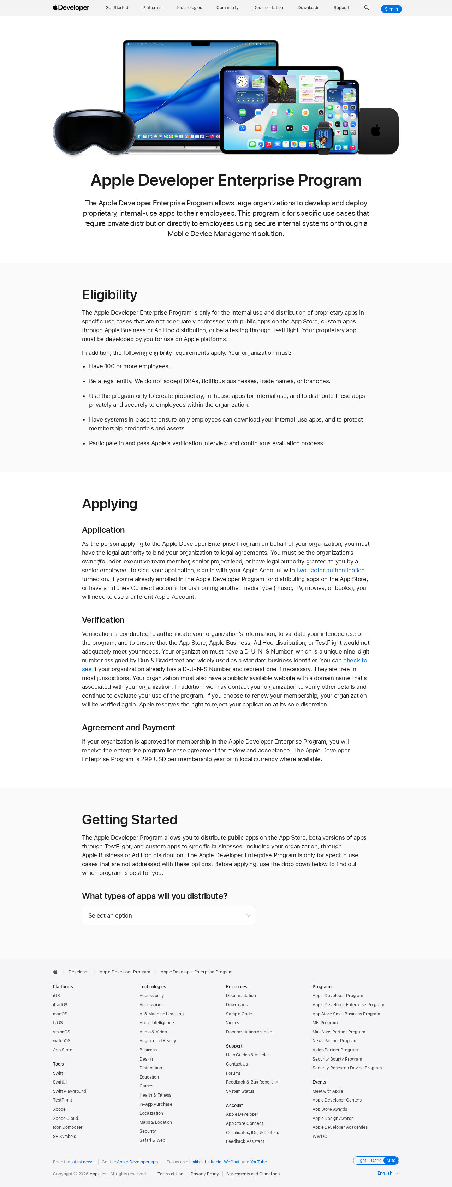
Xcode (59, 1109)
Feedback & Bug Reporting (252, 1082)
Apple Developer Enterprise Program (348, 1004)
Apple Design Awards (333, 1118)
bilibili (196, 1161)
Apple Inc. (99, 1173)
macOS (60, 1014)
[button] (366, 8)
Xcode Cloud (65, 1118)
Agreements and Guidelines (253, 1173)
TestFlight (62, 1100)
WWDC (320, 1136)
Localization (151, 1113)
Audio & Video (153, 1032)
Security (147, 1131)
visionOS (61, 1032)
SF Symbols (64, 1136)
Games (146, 1086)
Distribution (150, 1068)
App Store (62, 1050)
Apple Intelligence (156, 1022)
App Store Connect (244, 1123)
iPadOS (60, 1004)
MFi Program (325, 1022)
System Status (240, 1091)
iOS (56, 995)
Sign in (391, 9)
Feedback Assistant (245, 1141)
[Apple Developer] (72, 8)
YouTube (258, 1161)
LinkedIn (213, 1161)
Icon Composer (67, 1127)
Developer (79, 972)
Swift (58, 1073)
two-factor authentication (330, 570)
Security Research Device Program (347, 1068)
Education (149, 1077)
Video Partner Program (335, 1050)
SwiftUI (60, 1082)
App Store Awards (330, 1109)
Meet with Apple (328, 1091)
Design (146, 1059)
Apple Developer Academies (340, 1127)
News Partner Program (335, 1040)
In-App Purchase (155, 1104)
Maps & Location (155, 1122)
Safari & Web (152, 1140)
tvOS (58, 1022)
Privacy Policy (205, 1173)
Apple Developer (242, 1114)
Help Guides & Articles (247, 1054)
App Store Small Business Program (346, 1014)
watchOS (62, 1040)
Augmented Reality (157, 1040)
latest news (82, 1161)
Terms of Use (170, 1173)
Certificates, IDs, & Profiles (252, 1132)
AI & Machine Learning (161, 1014)
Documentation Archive (249, 1032)
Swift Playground (69, 1091)
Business (148, 1050)
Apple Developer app (137, 1161)
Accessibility (151, 995)
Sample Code (239, 1014)
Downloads (237, 1004)
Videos (232, 1022)
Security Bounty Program (337, 1059)
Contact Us (237, 1064)
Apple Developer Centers (337, 1100)
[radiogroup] (376, 1160)
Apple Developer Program (125, 972)
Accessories (151, 1004)
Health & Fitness (155, 1095)
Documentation (241, 995)
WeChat (231, 1161)
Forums (233, 1073)
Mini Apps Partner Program (339, 1032)
